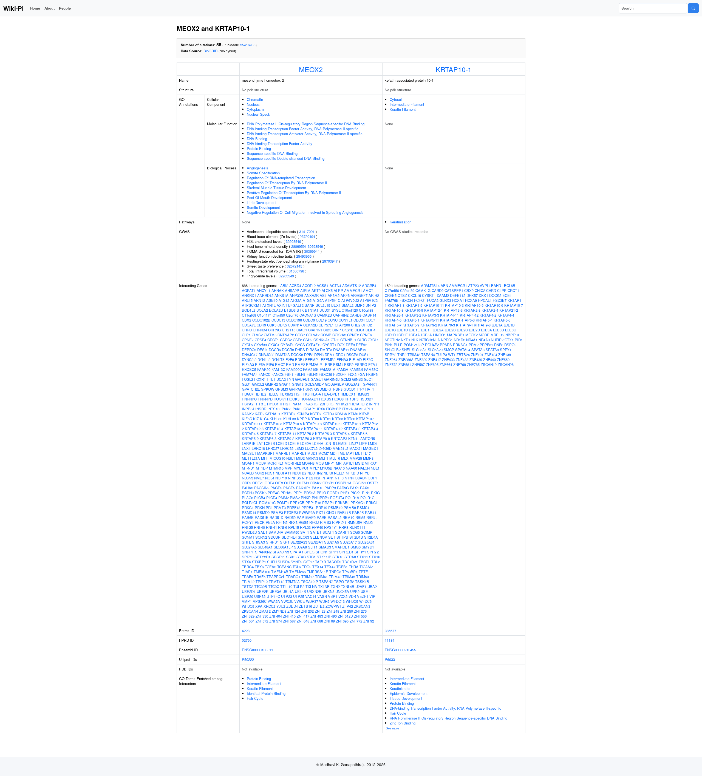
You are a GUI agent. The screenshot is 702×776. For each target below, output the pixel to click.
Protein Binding (259, 148)
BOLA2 (262, 310)
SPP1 (333, 552)
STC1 (311, 556)
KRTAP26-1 (394, 315)
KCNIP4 (302, 413)
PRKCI (371, 502)
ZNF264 (391, 359)
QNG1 (331, 512)
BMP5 (359, 305)
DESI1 (262, 349)
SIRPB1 (272, 542)
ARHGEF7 (359, 295)
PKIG (375, 492)
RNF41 (271, 527)
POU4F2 (432, 344)
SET (331, 537)
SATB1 (315, 532)
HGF (298, 394)
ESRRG (361, 364)
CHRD (247, 329)
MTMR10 (276, 468)
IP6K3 (296, 408)
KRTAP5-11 (287, 433)
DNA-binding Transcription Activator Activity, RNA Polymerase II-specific (305, 133)
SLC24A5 (331, 542)
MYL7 (314, 468)
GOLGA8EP (334, 384)
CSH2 (307, 339)
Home (35, 8)
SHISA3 (258, 542)
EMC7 (280, 364)
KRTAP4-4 (369, 428)
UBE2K (262, 591)
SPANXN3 (281, 552)
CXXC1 (273, 344)
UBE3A (275, 591)
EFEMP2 (328, 359)
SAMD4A (275, 532)
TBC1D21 (350, 561)
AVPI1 (485, 285)
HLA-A (316, 394)
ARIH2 (374, 295)
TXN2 (335, 586)
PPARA (446, 344)
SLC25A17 (348, 542)
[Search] (693, 8)
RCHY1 (248, 522)
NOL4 (269, 478)
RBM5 (360, 517)
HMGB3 (362, 394)
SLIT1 (313, 547)
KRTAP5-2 (305, 433)
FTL (270, 379)
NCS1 (269, 473)
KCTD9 (328, 413)
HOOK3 (293, 399)
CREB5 (391, 295)
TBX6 (259, 566)
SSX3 (290, 556)
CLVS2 (257, 334)
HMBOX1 (348, 394)
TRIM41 (321, 576)
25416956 (248, 44)
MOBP (261, 463)
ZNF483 (316, 616)
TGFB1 (342, 566)
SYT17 (308, 561)
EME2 (300, 364)
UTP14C (273, 596)
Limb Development (261, 202)
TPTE (363, 571)
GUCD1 (350, 389)
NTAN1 (328, 478)
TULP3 (441, 354)
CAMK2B (324, 315)
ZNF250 (346, 611)
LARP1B (249, 443)
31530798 (296, 271)
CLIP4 (370, 329)
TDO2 (306, 566)
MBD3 (312, 453)
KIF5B (364, 413)
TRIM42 (335, 576)
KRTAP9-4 (464, 325)
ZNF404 (275, 616)
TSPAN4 (428, 354)
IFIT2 (284, 404)
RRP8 (343, 527)
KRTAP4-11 (313, 428)
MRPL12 (497, 334)
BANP (310, 305)
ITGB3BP (333, 408)
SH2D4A (371, 537)
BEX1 (336, 305)
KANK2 (248, 413)
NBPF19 (512, 334)
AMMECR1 (353, 290)
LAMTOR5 (366, 438)
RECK (260, 522)
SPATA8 (492, 349)
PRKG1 (248, 507)
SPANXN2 (263, 552)
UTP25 (298, 596)
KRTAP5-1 (411, 320)
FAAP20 (263, 369)
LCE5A (426, 334)
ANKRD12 (265, 295)
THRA (353, 566)
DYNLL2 (263, 359)
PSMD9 (263, 512)
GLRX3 (445, 300)
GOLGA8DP (314, 384)
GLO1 (246, 384)
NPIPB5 (294, 478)
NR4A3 (484, 339)
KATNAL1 (272, 413)
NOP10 (281, 478)
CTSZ (402, 295)
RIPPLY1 (339, 522)
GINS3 (357, 379)
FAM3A (342, 369)
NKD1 (405, 339)
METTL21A (251, 458)
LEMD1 (342, 443)
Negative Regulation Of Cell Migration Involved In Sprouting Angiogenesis (305, 212)
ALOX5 (327, 290)
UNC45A (342, 591)
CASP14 (369, 315)
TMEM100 (262, 571)
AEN (444, 285)
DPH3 (319, 354)
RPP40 (317, 527)
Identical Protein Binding (266, 693)
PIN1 (366, 492)
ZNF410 (289, 616)
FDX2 (352, 374)
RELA (270, 522)
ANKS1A (281, 295)
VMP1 (247, 601)
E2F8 (289, 359)
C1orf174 (264, 315)
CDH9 (261, 325)
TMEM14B (279, 571)
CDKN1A (295, 325)
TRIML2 (248, 581)
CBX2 (246, 320)
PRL (269, 507)
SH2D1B (356, 537)
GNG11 (285, 384)
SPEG (309, 552)
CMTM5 (270, 334)
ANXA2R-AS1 (315, 295)
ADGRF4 (369, 285)
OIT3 (279, 482)
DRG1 (340, 354)
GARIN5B (332, 379)
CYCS (300, 344)
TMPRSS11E (317, 571)
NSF (317, 478)
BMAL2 (347, 305)
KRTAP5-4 (341, 433)
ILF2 (364, 404)
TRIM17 (307, 576)
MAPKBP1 (265, 453)
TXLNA (311, 586)
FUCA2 (280, 379)
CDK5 (282, 325)
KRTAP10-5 (292, 423)
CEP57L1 (326, 325)
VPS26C (260, 601)
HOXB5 (325, 399)
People (65, 8)
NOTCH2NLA (429, 339)
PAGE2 (276, 487)
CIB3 (327, 329)
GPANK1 (370, 384)
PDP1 (298, 492)
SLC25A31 (366, 542)
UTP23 (286, 596)
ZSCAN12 (489, 364)
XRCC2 (269, 606)
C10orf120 (350, 310)
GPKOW (267, 389)
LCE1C (390, 329)
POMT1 (283, 502)
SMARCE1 (340, 547)
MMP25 (356, 458)
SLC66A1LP (283, 547)
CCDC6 (309, 320)
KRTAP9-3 (303, 438)
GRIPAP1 (296, 389)
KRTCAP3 (339, 438)
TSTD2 (247, 586)
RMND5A (354, 522)
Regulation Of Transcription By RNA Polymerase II (287, 182)
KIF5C (247, 418)
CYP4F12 (313, 344)
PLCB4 (259, 497)
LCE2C (462, 329)
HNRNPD (265, 399)
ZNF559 (503, 359)
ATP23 (473, 285)
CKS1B (347, 329)
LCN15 (329, 443)
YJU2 (280, 606)
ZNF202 (307, 611)
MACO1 (355, 448)
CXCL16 (414, 295)
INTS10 (273, 408)
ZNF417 (303, 616)
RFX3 (293, 522)
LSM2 (299, 448)
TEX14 (317, 566)
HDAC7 (247, 394)
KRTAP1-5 (414, 305)
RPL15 (293, 527)
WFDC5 (352, 601)
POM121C (267, 502)
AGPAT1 (249, 290)
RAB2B (358, 512)
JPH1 (368, 408)
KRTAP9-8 (321, 438)
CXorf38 (260, 344)
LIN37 (353, 443)
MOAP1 (248, 463)
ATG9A (318, 300)
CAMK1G (423, 290)
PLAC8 (247, 497)
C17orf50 (392, 290)
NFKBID (352, 473)
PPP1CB (297, 502)
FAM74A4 (249, 374)
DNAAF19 (358, 349)
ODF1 (372, 478)
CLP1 (246, 334)
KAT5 (259, 413)
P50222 (248, 659)
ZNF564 (248, 621)
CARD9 (355, 315)
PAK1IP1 (303, 487)
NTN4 (349, 478)
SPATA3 (478, 349)
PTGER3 (291, 512)
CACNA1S (307, 315)
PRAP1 (328, 502)
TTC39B (260, 586)
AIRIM (305, 290)
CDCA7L (249, 325)
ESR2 (348, 364)
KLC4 (264, 418)
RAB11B (344, 512)
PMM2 (283, 497)
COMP (326, 334)
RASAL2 (334, 517)
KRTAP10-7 (513, 305)
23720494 (307, 236)
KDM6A (341, 413)
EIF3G (368, 359)
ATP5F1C (332, 300)
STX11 (362, 556)
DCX (341, 344)
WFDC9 (248, 606)
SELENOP (318, 537)
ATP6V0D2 (350, 300)
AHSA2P (292, 290)
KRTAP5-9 (250, 438)
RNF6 (282, 527)
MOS (320, 463)
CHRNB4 (260, 329)
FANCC (264, 374)
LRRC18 (258, 448)
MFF (264, 458)
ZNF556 (360, 616)
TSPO (339, 581)
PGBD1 (333, 492)
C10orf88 (366, 310)
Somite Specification (263, 172)
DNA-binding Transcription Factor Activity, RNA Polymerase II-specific (302, 128)
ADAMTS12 (351, 285)
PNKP (306, 497)
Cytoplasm (255, 109)
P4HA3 (247, 487)
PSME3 (277, 512)
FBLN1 (300, 374)
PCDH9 (248, 492)
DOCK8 (297, 354)
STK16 (337, 556)
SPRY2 (373, 552)
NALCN (364, 468)
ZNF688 (316, 621)
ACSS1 (323, 285)
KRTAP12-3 (254, 428)
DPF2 (308, 354)
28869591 (299, 246)
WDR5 (324, 601)
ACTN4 (335, 285)
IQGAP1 (309, 408)
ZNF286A (406, 359)
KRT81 (325, 418)
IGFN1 (335, 404)
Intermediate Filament (407, 104)
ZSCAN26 (506, 364)
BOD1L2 (248, 310)
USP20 (247, 596)
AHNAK (277, 290)
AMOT (368, 290)
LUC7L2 (311, 448)
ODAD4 (361, 478)
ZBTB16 (305, 606)
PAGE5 (289, 487)
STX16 (374, 556)
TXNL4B (347, 586)
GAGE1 (317, 379)
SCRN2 (261, 537)
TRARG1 (293, 576)
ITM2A (347, 408)
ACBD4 (295, 285)
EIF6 (270, 364)
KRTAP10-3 (273, 423)
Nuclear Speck (258, 114)
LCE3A (486, 329)
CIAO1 (301, 329)
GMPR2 (271, 384)
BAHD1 (497, 285)
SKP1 (284, 542)
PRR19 (321, 507)
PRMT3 (280, 507)
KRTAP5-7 (393, 325)
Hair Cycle (255, 698)
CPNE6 (366, 334)
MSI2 (359, 463)
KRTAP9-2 (286, 438)
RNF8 (498, 344)
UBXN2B (314, 591)
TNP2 (401, 354)
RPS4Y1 (331, 527)
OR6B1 (328, 482)
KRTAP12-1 (351, 423)
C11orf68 (249, 315)
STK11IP (324, 556)
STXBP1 (259, 561)
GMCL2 (258, 384)
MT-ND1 (248, 468)
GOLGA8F (353, 384)
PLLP (398, 344)
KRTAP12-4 (274, 428)
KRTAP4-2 (352, 428)
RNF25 (247, 527)
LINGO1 (439, 334)
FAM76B (391, 300)
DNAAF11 (341, 349)
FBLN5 (312, 374)
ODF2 (246, 482)
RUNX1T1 (357, 527)
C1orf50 (279, 315)
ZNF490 (330, 616)
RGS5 (303, 522)
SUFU (272, 561)
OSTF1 (373, 482)
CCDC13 (278, 320)
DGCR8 (288, 349)
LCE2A (305, 443)
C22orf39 (407, 290)
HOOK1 (280, 399)
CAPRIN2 (341, 315)
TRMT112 (276, 581)
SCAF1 (328, 532)
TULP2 (298, 586)
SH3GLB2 (393, 349)
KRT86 (349, 418)
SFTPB (342, 537)
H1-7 (360, 389)
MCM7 (323, 453)
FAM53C (371, 369)
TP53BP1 (350, 571)
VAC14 (310, 596)
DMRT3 (326, 349)
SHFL (246, 542)
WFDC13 (337, 601)
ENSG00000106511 (257, 649)
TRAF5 (247, 576)
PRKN (260, 507)
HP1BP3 (351, 399)
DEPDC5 (249, 349)
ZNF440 (489, 359)
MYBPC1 (301, 468)
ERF (328, 364)
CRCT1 (273, 339)
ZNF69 (329, 621)
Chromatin (255, 99)
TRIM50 (362, 576)
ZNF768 (459, 364)
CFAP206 (342, 325)
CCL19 (321, 320)
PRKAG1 (357, 502)
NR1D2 (307, 478)
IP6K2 (285, 408)
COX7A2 (339, 334)
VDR (352, 596)
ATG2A (296, 300)
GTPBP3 (335, 389)
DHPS (300, 349)
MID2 (300, 458)
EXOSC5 (249, 369)
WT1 (451, 354)
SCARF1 (342, 532)
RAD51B (261, 517)
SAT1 (304, 532)
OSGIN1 (359, 482)
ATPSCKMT (251, 305)
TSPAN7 (326, 581)
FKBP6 (372, 374)
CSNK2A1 (321, 339)
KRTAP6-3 (268, 438)
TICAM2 (366, 566)
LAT (260, 443)
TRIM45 (348, 576)
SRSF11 (278, 556)
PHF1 (344, 492)
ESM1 (338, 364)
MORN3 (308, 463)
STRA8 (350, 556)
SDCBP (274, 537)
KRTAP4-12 (333, 428)
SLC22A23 (298, 542)
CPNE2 (353, 334)
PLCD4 (271, 497)
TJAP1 (247, 571)
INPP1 (374, 404)
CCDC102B (261, 320)
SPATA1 (296, 552)
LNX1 (246, 448)
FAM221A (327, 369)
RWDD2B (249, 532)
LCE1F (426, 329)
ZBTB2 (318, 606)
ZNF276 (360, 611)
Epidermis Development (409, 693)
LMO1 (373, 443)
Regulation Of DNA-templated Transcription (281, 177)
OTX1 (509, 339)
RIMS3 (325, 522)
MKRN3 (312, 458)
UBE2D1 (249, 591)
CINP (336, 329)
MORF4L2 (293, 463)
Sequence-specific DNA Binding (272, 153)
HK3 (306, 394)
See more (392, 728)
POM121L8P (414, 344)
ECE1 (507, 295)
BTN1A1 (311, 310)
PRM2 (474, 344)
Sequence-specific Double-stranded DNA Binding (285, 158)
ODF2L (258, 482)
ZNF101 (477, 354)
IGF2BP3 (321, 404)
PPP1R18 (313, 502)
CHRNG (274, 329)
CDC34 (359, 320)
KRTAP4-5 (250, 433)
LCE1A (497, 325)
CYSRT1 (329, 344)
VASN (322, 596)
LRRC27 (272, 448)
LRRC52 (286, 448)
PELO (321, 492)
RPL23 (305, 527)
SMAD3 (325, 547)
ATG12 (284, 300)
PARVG (343, 487)
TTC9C (273, 586)
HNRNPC (249, 399)
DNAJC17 (249, 354)
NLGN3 (247, 478)
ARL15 (247, 300)
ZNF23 (320, 611)
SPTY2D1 (262, 556)
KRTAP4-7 (268, 433)
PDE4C (273, 492)
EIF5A (260, 364)
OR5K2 (315, 482)
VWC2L (287, 601)
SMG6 (355, 547)
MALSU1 (249, 453)
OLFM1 (290, 482)
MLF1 (323, 458)
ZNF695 (342, 621)
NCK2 (259, 473)
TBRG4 (248, 566)
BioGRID (210, 50)
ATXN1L (269, 305)
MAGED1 (370, 448)
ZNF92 (368, 621)
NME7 (259, 478)
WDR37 (312, 601)
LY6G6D (325, 448)
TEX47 (329, 566)
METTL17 (363, 453)
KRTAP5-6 (359, 433)
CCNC (333, 320)
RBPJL (371, 517)
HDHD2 (260, 394)
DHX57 (472, 295)
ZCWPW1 (333, 606)
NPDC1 (447, 339)
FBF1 (289, 374)
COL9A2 (312, 334)
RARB (322, 517)
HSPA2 (247, 404)
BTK (300, 310)
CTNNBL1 (348, 339)
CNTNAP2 (286, 334)
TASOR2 (334, 561)
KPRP (302, 418)
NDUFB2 (299, 473)
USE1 (365, 591)
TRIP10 (262, 581)
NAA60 (351, 468)
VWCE (299, 601)
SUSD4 (284, 561)
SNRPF (248, 552)
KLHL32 (276, 418)
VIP (372, 596)
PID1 (519, 339)
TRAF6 (259, 576)
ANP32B (296, 295)
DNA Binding (257, 138)
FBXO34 (406, 300)
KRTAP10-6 (494, 305)
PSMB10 (335, 507)
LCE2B (450, 329)
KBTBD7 (288, 413)
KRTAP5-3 (323, 433)
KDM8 (353, 413)
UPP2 (355, 591)
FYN (290, 379)
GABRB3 (302, 379)
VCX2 (342, 596)
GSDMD (320, 389)
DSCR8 (352, 354)
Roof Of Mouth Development (269, 197)
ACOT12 (309, 285)
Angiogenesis (257, 167)
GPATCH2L (251, 389)
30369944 (311, 251)
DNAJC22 (266, 354)
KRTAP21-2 (508, 310)
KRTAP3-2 (412, 315)
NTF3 (339, 478)
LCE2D (474, 329)
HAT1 (369, 389)
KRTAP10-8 (312, 423)
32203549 (293, 241)
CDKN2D (310, 325)
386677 (390, 630)
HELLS (273, 394)
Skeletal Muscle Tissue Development (276, 187)
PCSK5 (261, 492)
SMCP (449, 349)
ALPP (338, 290)
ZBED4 (292, 606)
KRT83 (337, 418)
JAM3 (358, 408)
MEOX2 (311, 69)
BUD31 (325, 310)
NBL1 (375, 468)
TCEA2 (270, 566)
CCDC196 (294, 320)
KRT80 (313, 418)
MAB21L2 (340, 448)
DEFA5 (361, 344)
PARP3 (330, 487)
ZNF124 (293, 611)
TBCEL (364, 561)
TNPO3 (335, 571)
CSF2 (297, 339)
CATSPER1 (454, 290)
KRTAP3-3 (430, 315)
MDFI (334, 453)
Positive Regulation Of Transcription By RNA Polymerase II (294, 192)
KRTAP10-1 (454, 69)
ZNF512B (345, 616)
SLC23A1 (315, 542)
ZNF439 (475, 359)
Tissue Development (406, 698)
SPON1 (322, 552)
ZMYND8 (279, 611)
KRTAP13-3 (453, 310)
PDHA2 (286, 492)
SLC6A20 (435, 349)
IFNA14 (295, 404)
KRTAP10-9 (332, 423)
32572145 (294, 266)
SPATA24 (462, 349)
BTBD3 (290, 310)
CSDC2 (286, 339)
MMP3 (368, 458)
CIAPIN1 (315, 329)
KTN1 (352, 438)
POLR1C (367, 497)
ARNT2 (259, 300)
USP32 (259, 596)
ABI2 (284, 285)
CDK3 (271, 325)
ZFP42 (347, 606)
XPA (258, 606)
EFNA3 (342, 359)
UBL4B (300, 591)
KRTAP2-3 (472, 310)
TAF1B (320, 561)
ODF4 (269, 482)
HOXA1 (458, 300)
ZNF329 (248, 616)
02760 (246, 640)
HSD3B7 (366, 399)
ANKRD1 (249, 295)
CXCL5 (247, 344)
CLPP (501, 290)
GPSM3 (281, 389)
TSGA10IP (309, 581)
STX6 (246, 561)
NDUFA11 (283, 473)
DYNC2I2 (249, 359)
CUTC (362, 339)
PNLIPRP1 (320, 497)
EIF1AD (355, 359)
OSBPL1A (343, 482)
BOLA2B (276, 310)
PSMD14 (249, 512)
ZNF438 (462, 359)
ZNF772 (356, 621)
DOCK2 (495, 295)
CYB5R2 (287, 344)
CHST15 (288, 329)
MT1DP (262, 468)
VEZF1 (362, 596)
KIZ (256, 418)
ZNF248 (333, 611)
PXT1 (320, 512)
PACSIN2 (261, 487)
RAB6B (248, 517)
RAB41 (370, 512)
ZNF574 (275, 621)
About (49, 8)
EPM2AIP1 (315, 364)
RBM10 (348, 517)
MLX (345, 458)
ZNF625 (432, 364)
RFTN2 (281, 522)
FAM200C (294, 369)
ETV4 (372, 364)
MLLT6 (334, 458)
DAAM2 (443, 295)
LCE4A (317, 443)
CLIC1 (359, 329)
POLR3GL (250, 502)
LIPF (363, 443)
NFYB (365, 473)
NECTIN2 (314, 473)
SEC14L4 (289, 537)
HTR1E (260, 404)
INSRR (260, 408)
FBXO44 (340, 374)
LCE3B (498, 329)
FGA (361, 374)
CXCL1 (373, 339)
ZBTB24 (463, 354)
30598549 (315, 246)
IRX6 (321, 408)
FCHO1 (420, 300)
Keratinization (400, 221)
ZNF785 (473, 364)
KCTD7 (315, 413)
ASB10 (272, 300)
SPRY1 (360, 552)
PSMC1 (363, 507)
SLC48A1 (265, 547)
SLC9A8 (300, 547)
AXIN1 (282, 305)
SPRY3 (247, 556)
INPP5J (248, 408)
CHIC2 (366, 325)
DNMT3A (282, 354)
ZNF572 (262, 621)
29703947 (330, 261)
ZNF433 (448, 359)
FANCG (277, 374)
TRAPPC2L (276, 576)
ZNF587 (289, 621)
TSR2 (349, 581)
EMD (290, 364)
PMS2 (295, 497)
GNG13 (298, 384)
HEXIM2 (286, 394)
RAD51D (276, 517)
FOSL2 (247, 379)
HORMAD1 (309, 399)
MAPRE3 (298, 453)
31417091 (307, 231)
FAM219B (311, 369)
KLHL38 (289, 418)
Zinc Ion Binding (402, 723)
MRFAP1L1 (345, 463)
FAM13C (278, 369)
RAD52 (290, 517)
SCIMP (366, 532)
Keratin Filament (403, 109)
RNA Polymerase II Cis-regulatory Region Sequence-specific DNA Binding (305, 123)
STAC (301, 556)
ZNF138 (504, 354)
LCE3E (402, 334)
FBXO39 (325, 374)
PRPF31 (308, 507)
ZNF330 (262, 616)
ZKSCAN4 (250, 611)
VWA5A (274, 601)
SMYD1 (368, 547)
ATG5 (307, 300)
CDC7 (370, 320)
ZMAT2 (265, 611)
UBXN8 (328, 591)
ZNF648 (303, 621)
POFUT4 (337, 497)
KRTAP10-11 (252, 423)
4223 (246, 630)
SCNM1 (248, 537)
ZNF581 (404, 364)
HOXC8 (338, 399)
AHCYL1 (263, 290)
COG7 (300, 334)
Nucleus (253, 104)
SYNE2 (296, 561)
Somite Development (263, 207)
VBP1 (332, 596)
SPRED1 (346, 552)
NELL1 (339, 473)
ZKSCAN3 (362, 606)
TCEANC (284, 566)
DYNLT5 (277, 359)
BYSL (336, 310)
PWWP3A (307, 512)
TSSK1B (362, 581)
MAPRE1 (283, 453)
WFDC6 (365, 601)
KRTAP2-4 (490, 310)
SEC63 (303, 537)
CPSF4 (260, 339)
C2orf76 (292, 315)
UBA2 (372, 586)
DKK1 (483, 295)
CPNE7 (248, 339)
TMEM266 (297, 571)
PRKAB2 (342, 502)
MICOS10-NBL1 (282, 458)
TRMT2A (292, 581)
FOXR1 (260, 379)
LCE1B (269, 443)
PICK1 (355, 492)
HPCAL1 (485, 300)
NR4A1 (471, 339)
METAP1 (347, 453)
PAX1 (354, 487)
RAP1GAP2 (306, 517)
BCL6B (509, 285)
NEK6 (328, 473)
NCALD (248, 473)
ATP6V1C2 (369, 300)
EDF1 (299, 359)
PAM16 (317, 487)
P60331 (391, 659)
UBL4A (288, 591)
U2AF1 (360, 586)
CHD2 (355, 325)
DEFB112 (457, 295)
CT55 (335, 339)
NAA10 (339, 468)
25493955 (304, 256)
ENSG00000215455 (400, 649)
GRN (309, 389)
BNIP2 (371, 305)
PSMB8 (350, 507)
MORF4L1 (275, 463)
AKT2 (316, 290)
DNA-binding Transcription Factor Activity (279, 143)
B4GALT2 (296, 305)
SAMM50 (291, 532)
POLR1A (352, 497)
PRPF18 (293, 507)
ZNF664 (446, 364)
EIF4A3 (248, 364)
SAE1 (262, 532)
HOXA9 (471, 300)
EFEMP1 (312, 359)
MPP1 (330, 463)
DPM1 (330, 354)
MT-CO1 (371, 463)
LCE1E (293, 443)
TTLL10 (286, 586)
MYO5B (326, 468)
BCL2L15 (323, 305)
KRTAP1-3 (396, 305)
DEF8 (350, 344)
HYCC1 (273, 404)
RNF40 (259, 527)
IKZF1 (346, 404)
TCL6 (297, 566)
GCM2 (346, 379)
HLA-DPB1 (330, 394)
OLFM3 (303, 482)
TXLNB (324, 586)
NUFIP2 (497, 339)
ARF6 (345, 295)
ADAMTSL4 (430, 285)
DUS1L (364, 354)
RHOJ (314, 522)
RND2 (368, 522)
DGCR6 (275, 349)
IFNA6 (307, 404)
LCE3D (390, 334)
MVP (289, 468)
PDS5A (310, 492)
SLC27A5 (249, 547)
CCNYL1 (345, 320)
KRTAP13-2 (293, 428)
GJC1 (368, 379)
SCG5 (355, 532)
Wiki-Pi (13, 8)
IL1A (356, 404)
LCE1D (281, 443)
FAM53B (356, 369)
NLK (414, 339)
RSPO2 (510, 344)
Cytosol (396, 99)
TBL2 (375, 561)
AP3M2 (333, 295)
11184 (389, 640)
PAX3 (364, 487)
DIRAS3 (312, 349)
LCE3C (510, 329)
